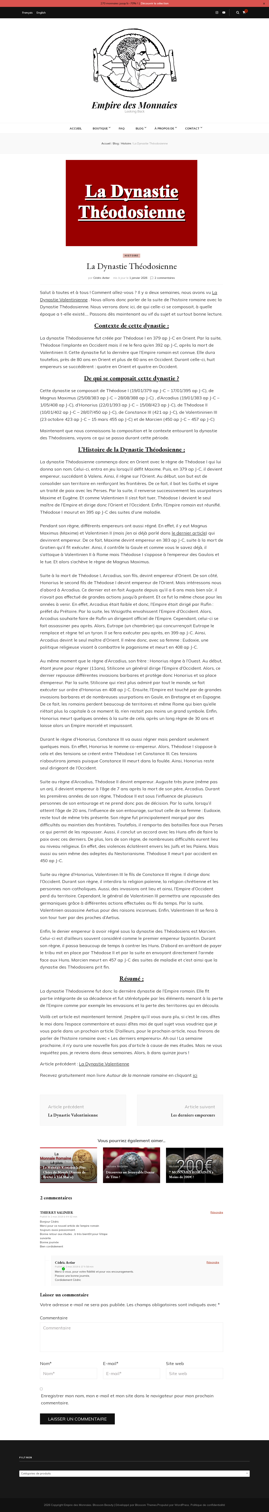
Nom (46, 1363)
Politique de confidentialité (208, 1505)
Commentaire (54, 1318)
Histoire (131, 255)
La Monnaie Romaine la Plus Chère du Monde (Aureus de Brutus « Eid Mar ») (64, 1172)
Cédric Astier (101, 278)
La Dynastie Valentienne (104, 1064)
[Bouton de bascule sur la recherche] (237, 12)
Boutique (100, 128)
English (41, 12)
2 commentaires (165, 278)
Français (27, 12)
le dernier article (189, 533)
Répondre (217, 1212)
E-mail (110, 1363)
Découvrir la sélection (155, 3)
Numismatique (75, 1161)
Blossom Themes (146, 1505)
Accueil (76, 128)
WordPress (181, 1505)
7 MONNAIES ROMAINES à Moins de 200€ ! (191, 1174)
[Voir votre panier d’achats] (244, 12)
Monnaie (59, 1161)
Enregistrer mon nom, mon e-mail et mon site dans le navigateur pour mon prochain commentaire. (127, 1399)
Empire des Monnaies (134, 105)
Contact (192, 128)
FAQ (122, 128)
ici (195, 1075)
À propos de (164, 128)
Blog (140, 128)
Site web (175, 1363)
